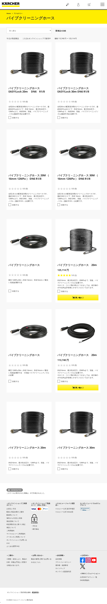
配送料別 (35, 592)
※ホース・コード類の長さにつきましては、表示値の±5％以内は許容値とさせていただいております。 (77, 286)
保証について (11, 527)
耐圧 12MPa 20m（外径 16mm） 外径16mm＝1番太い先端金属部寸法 (28, 281)
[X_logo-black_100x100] (82, 566)
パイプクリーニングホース (24, 265)
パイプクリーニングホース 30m (76, 447)
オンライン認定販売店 (63, 571)
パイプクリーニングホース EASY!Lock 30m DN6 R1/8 (73, 89)
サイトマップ (60, 568)
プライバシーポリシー (63, 562)
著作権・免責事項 (61, 565)
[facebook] (82, 560)
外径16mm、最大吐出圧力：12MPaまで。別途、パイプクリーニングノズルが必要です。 (28, 463)
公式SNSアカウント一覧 (88, 577)
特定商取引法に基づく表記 (16, 524)
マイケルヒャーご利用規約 (16, 534)
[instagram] (88, 560)
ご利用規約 (10, 530)
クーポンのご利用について (16, 537)
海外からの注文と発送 (14, 518)
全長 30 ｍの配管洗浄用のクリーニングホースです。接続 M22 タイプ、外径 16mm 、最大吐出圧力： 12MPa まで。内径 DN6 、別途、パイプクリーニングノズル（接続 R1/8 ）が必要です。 (77, 197)
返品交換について (13, 521)
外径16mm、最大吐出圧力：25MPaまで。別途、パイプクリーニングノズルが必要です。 (77, 371)
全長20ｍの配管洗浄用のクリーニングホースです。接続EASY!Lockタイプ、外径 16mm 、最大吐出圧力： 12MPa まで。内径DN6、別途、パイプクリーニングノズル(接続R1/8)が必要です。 (28, 110)
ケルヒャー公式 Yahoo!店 (64, 512)
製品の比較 (61, 31)
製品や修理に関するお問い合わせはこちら (41, 560)
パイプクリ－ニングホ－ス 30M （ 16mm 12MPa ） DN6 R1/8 (77, 177)
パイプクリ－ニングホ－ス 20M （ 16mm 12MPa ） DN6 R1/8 (28, 177)
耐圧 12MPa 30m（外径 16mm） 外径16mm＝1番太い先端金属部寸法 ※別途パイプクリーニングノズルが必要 (28, 372)
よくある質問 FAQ (13, 546)
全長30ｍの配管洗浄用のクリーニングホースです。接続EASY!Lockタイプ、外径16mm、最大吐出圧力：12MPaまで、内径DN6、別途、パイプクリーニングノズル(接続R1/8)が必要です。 (77, 110)
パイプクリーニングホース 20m (77, 265)
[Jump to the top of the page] (100, 599)
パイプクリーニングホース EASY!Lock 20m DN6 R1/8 (26, 89)
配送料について (12, 515)
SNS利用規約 (84, 580)
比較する (15, 117)
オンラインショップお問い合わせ (17, 541)
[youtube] (93, 560)
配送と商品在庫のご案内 (15, 512)
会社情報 (58, 559)
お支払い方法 (11, 509)
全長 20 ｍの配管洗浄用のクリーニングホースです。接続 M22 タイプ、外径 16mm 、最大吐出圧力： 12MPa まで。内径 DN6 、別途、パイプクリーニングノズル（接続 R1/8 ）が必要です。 (28, 197)
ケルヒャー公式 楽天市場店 (65, 509)
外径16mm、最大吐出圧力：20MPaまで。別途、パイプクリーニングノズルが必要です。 (77, 281)
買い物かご (79, 297)
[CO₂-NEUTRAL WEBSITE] (85, 509)
